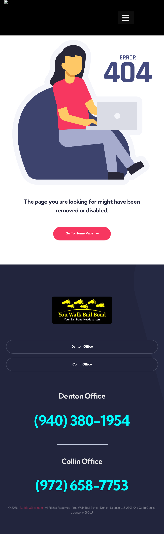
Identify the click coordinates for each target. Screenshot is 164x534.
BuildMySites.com (31, 507)
